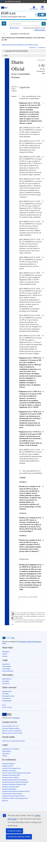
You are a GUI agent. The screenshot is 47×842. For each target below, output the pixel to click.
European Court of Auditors (10, 777)
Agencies (5, 800)
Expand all (33, 47)
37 (43, 288)
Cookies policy (6, 666)
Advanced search (39, 30)
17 (43, 127)
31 (43, 239)
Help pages (5, 651)
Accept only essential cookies (18, 837)
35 (43, 273)
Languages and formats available (16, 51)
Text (6, 55)
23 (43, 157)
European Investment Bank (10, 787)
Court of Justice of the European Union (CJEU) (16, 773)
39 (43, 315)
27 (43, 201)
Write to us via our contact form (12, 731)
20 (43, 141)
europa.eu (16, 718)
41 (43, 335)
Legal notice (6, 664)
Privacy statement (7, 671)
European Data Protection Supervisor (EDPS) (16, 791)
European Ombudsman (9, 789)
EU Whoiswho (6, 698)
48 (43, 412)
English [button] (42, 9)
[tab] (24, 51)
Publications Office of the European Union (15, 798)
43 (43, 358)
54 (43, 486)
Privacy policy (6, 751)
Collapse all (41, 47)
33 (43, 257)
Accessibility (6, 669)
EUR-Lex (8, 13)
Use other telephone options (10, 728)
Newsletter (5, 681)
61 (43, 540)
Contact (4, 654)
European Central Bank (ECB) (11, 775)
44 (43, 391)
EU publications (7, 700)
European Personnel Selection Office (13, 796)
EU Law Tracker (7, 707)
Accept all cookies (14, 831)
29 (43, 221)
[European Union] (6, 714)
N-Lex (4, 705)
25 (43, 179)
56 (43, 518)
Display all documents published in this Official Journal (20, 45)
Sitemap (4, 656)
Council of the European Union (11, 768)
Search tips (15, 28)
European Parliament (8, 763)
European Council (7, 766)
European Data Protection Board (12, 793)
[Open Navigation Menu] (4, 23)
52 (43, 450)
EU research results (8, 696)
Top (12, 624)
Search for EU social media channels (13, 741)
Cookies (4, 756)
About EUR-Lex (6, 679)
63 (43, 565)
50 (43, 432)
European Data (6, 691)
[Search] (44, 23)
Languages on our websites (10, 749)
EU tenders (5, 694)
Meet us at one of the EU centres (12, 733)
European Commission (9, 770)
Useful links (6, 683)
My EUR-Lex (34, 9)
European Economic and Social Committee (15, 782)
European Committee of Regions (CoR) (14, 784)
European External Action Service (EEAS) (14, 780)
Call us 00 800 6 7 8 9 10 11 (10, 726)
